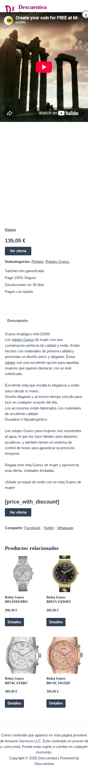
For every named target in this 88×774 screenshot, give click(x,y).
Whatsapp (65, 528)
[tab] (44, 321)
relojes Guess (23, 340)
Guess (10, 230)
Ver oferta (18, 251)
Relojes (38, 262)
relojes (10, 363)
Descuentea (32, 7)
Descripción (17, 321)
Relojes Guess (57, 262)
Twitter (49, 528)
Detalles (14, 622)
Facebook (32, 528)
